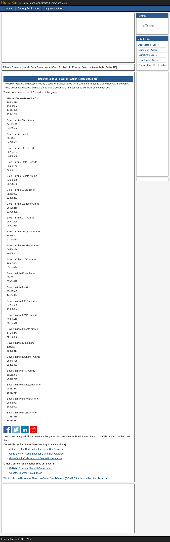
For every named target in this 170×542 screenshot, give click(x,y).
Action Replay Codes (148, 45)
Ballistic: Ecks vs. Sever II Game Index (30, 468)
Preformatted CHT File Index (152, 65)
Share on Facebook (7, 429)
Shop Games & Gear (54, 8)
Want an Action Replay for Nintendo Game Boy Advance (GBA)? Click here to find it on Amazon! (55, 478)
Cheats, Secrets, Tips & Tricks (25, 472)
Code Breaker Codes (148, 60)
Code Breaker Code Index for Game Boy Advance (36, 453)
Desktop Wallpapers (28, 8)
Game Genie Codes (147, 50)
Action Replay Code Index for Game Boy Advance (36, 449)
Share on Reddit (33, 429)
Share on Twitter (16, 429)
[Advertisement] (68, 38)
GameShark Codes (147, 55)
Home (8, 8)
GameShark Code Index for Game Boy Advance (35, 458)
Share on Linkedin (25, 429)
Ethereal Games (11, 3)
